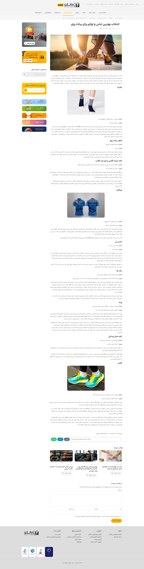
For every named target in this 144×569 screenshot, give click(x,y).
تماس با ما (90, 4)
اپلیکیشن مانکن (129, 4)
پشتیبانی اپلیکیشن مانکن (53, 537)
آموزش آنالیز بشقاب (96, 542)
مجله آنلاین (78, 539)
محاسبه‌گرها (103, 4)
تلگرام (60, 439)
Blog (110, 18)
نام (121, 509)
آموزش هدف (98, 539)
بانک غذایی (78, 534)
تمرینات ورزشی (102, 18)
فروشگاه (116, 4)
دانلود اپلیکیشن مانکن (115, 534)
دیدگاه (119, 490)
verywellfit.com (114, 434)
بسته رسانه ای (118, 537)
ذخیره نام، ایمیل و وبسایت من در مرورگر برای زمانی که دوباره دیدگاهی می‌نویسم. (97, 516)
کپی (67, 439)
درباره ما (96, 4)
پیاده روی (92, 18)
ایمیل (96, 509)
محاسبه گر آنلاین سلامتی (74, 537)
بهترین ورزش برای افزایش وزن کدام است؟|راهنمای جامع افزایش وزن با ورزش (86, 469)
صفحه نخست (119, 18)
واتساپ (54, 439)
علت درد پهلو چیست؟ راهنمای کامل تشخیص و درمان (112, 468)
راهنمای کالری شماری (96, 537)
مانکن (137, 4)
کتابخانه (110, 4)
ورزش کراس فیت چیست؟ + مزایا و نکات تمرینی (61, 468)
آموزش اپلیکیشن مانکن (95, 534)
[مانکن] (70, 5)
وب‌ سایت (71, 509)
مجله (121, 4)
